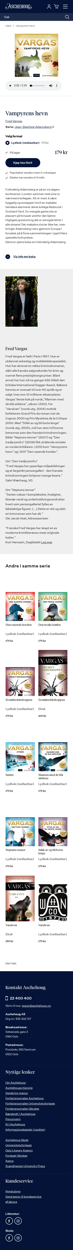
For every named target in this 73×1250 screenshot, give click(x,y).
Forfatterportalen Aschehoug (24, 1098)
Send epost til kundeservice (23, 1196)
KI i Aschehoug (15, 1124)
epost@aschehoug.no (36, 1006)
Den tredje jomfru (49, 625)
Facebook (9, 1221)
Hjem (8, 25)
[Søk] (67, 17)
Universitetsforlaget (18, 1145)
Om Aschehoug (15, 1082)
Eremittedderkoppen (19, 700)
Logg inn (49, 7)
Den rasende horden (19, 625)
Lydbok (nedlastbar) (30, 142)
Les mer (46, 542)
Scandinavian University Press (25, 1166)
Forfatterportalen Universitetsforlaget (30, 1103)
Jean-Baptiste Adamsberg (33, 127)
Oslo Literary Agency (19, 1150)
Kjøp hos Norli (22, 162)
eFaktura (11, 1202)
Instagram (18, 1221)
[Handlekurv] (57, 6)
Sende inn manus (16, 1093)
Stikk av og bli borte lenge (50, 852)
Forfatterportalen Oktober (22, 1109)
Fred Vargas (13, 121)
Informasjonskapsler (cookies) (25, 1129)
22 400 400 (21, 998)
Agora (9, 1161)
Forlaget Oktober (16, 1155)
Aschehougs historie (19, 1088)
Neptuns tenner (15, 850)
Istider (10, 775)
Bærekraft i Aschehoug (20, 1114)
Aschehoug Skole (16, 1140)
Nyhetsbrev (13, 1191)
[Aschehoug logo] (18, 6)
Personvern (13, 1119)
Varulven (11, 925)
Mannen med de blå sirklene (50, 777)
